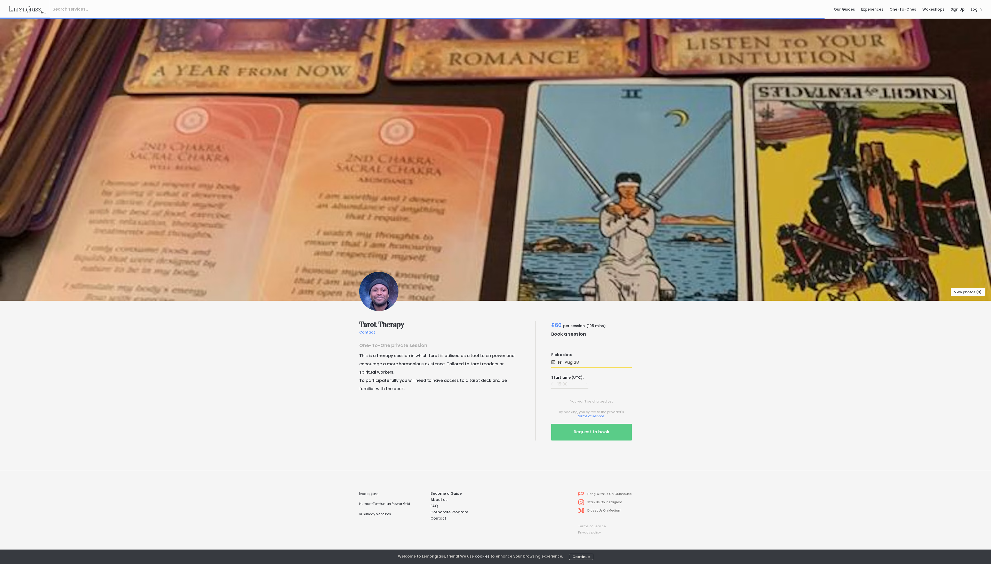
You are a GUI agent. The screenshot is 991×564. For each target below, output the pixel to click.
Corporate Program (449, 512)
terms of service (591, 416)
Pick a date (561, 354)
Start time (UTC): (567, 377)
